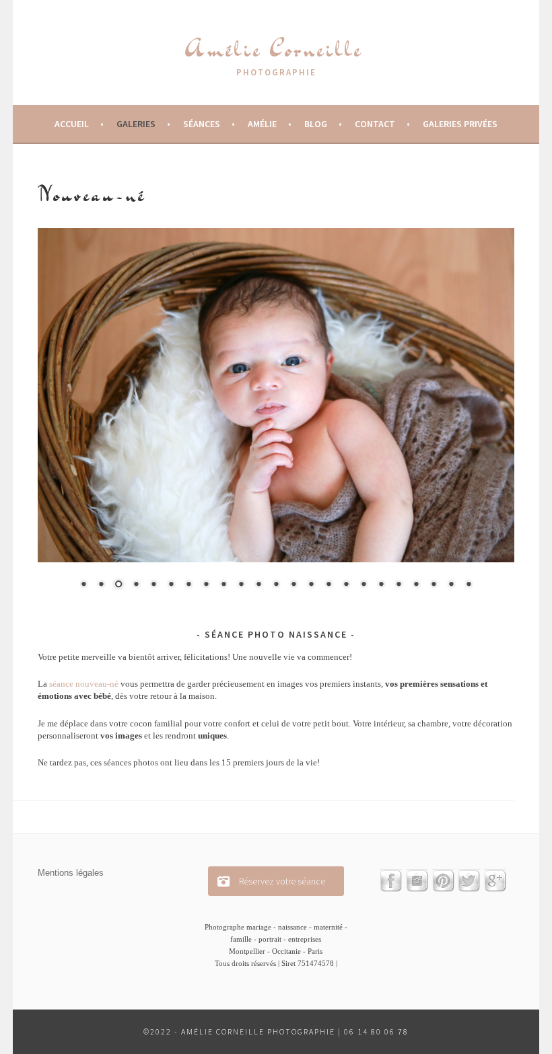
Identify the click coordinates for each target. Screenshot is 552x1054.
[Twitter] (469, 888)
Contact (375, 124)
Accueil (72, 124)
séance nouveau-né (83, 684)
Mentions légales (71, 873)
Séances (201, 124)
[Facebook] (391, 888)
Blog (315, 124)
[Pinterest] (443, 888)
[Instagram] (417, 888)
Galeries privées (460, 124)
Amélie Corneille (273, 48)
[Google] (495, 888)
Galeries (136, 124)
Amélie (262, 124)
